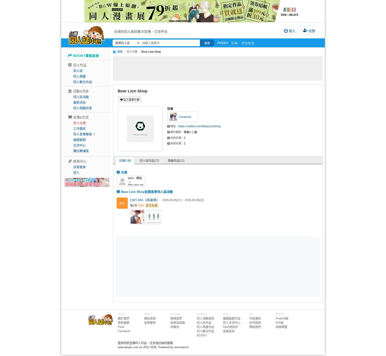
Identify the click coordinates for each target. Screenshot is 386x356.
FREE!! (222, 43)
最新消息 (79, 102)
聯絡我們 (176, 318)
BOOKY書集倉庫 (86, 56)
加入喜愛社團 (131, 99)
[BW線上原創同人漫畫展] (193, 11)
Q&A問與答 (230, 327)
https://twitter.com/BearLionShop (199, 126)
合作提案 (255, 322)
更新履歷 (123, 322)
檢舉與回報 (177, 322)
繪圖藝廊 (79, 140)
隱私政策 (150, 318)
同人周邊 (79, 76)
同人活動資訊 (205, 318)
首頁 (120, 51)
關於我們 (123, 318)
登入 (292, 31)
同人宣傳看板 (82, 134)
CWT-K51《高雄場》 (145, 200)
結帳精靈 (281, 327)
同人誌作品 (204, 322)
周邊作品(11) (176, 160)
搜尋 (207, 43)
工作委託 (79, 128)
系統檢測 (229, 331)
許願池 (174, 327)
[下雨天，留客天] (138, 218)
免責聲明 (150, 322)
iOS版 (279, 322)
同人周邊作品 (205, 327)
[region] (183, 266)
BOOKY (202, 335)
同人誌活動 (81, 97)
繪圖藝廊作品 (231, 318)
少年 (234, 43)
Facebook (124, 331)
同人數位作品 (82, 82)
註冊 (311, 31)
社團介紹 (125, 160)
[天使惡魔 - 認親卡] (155, 218)
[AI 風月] (87, 184)
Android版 (282, 318)
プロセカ (247, 43)
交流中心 (79, 145)
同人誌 (78, 71)
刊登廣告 (255, 318)
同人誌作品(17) (149, 160)
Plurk (121, 327)
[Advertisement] (217, 68)
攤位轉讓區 (81, 151)
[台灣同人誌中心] (86, 34)
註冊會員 (79, 167)
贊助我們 (255, 327)
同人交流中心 (231, 322)
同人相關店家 (82, 108)
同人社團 (79, 123)
